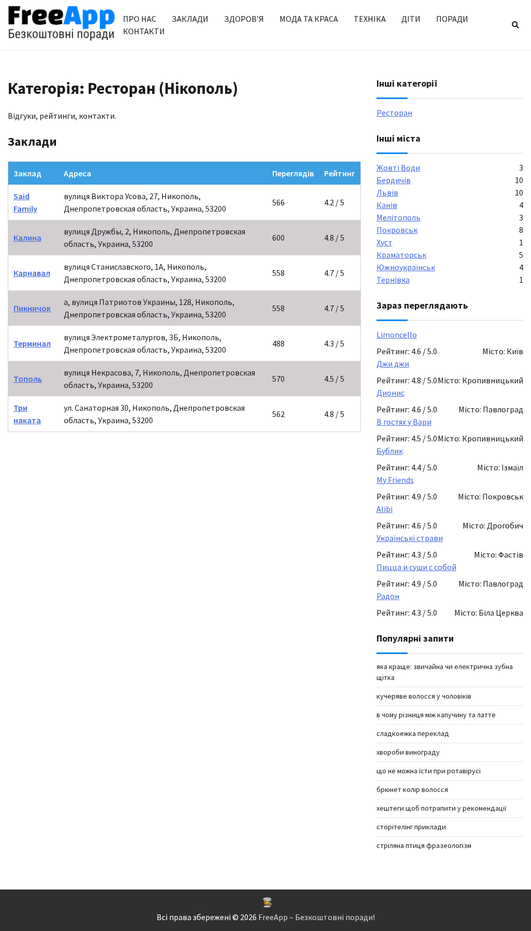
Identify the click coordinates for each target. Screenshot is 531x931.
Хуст (384, 242)
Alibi (384, 509)
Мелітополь (398, 217)
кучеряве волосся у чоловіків (423, 696)
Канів (386, 205)
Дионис (390, 392)
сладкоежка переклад (412, 733)
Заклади (190, 18)
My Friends (395, 480)
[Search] (515, 25)
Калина (27, 237)
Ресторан (394, 112)
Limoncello (396, 334)
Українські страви (409, 538)
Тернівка (393, 279)
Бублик (389, 451)
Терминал (32, 343)
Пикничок (32, 308)
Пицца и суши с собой (416, 567)
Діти (411, 18)
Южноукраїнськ (405, 267)
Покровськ (396, 230)
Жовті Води (398, 167)
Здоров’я (244, 18)
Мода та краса (309, 18)
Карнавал (31, 273)
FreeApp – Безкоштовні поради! (316, 917)
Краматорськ (401, 254)
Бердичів (393, 180)
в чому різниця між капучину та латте (436, 714)
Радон (387, 596)
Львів (387, 192)
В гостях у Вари (403, 421)
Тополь (27, 378)
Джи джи (392, 363)
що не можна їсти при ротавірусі (428, 770)
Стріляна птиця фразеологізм (423, 845)
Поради (452, 18)
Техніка (370, 18)
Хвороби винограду (408, 752)
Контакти (144, 31)
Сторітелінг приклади (411, 826)
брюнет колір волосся (412, 789)
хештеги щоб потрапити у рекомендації (441, 808)
